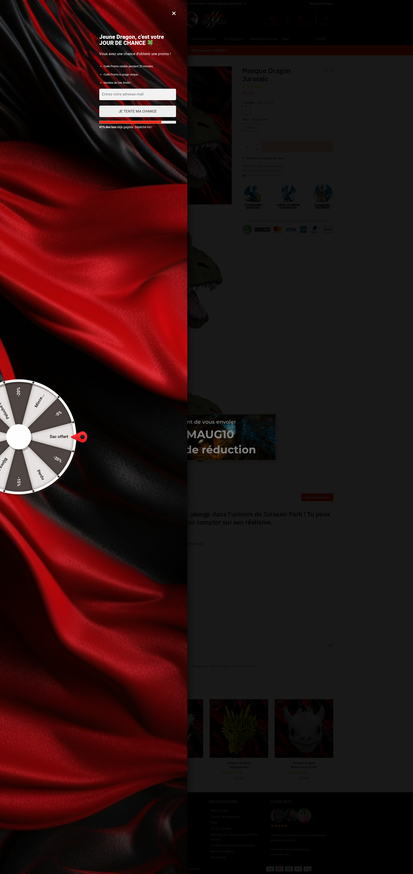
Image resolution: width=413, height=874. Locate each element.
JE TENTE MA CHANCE (138, 111)
